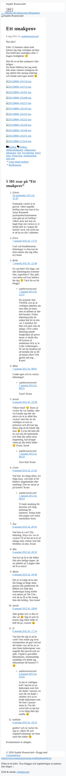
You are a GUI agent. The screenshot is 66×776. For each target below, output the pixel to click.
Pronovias (17, 155)
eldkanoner (29, 150)
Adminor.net (23, 772)
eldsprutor (11, 152)
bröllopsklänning (14, 150)
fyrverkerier (28, 152)
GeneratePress (13, 755)
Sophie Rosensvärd (16, 4)
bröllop (23, 147)
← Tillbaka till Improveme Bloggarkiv (20, 13)
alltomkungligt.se (42, 758)
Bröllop (12, 147)
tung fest (10, 158)
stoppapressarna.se (24, 758)
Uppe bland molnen (19, 161)
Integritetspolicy (22, 766)
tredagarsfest (30, 155)
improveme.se (8, 758)
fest (19, 152)
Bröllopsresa (15, 165)
